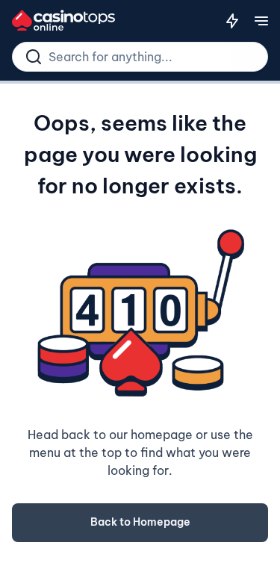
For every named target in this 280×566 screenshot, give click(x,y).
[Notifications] (232, 20)
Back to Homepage (140, 522)
